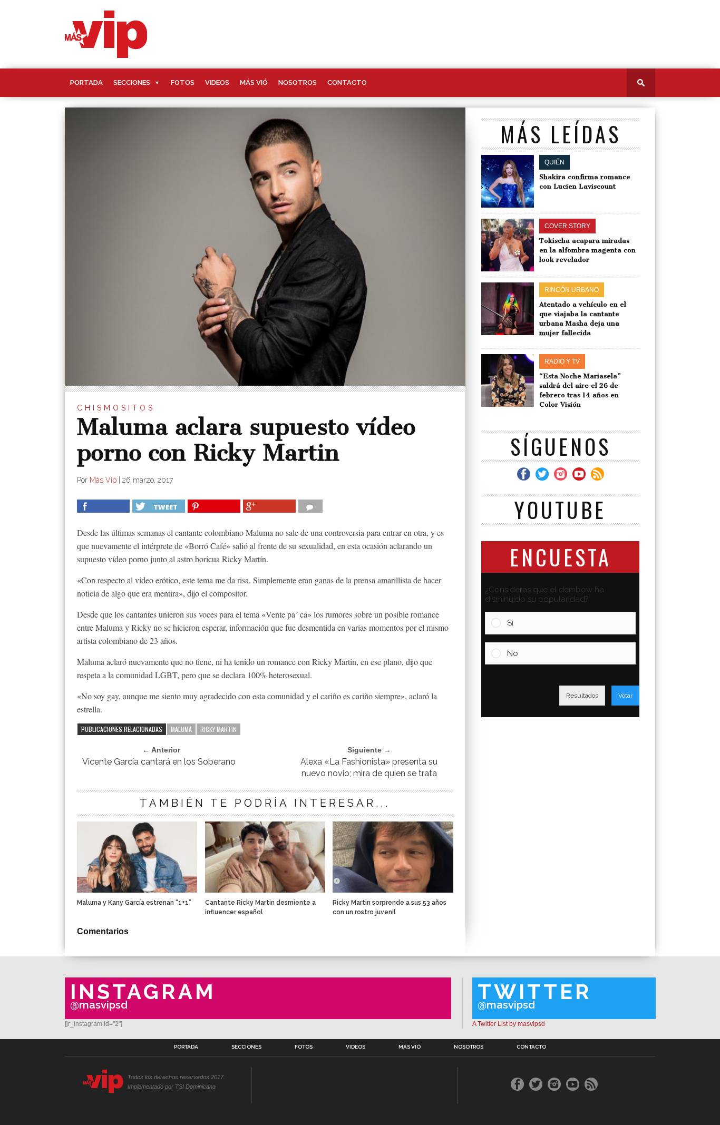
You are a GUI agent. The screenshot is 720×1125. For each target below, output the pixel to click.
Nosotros (297, 82)
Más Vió (254, 82)
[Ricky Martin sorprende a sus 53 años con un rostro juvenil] (393, 889)
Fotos (182, 82)
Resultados (582, 695)
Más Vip (103, 480)
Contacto (347, 82)
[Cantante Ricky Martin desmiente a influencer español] (265, 889)
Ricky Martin (218, 729)
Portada (86, 82)
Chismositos (116, 408)
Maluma (181, 729)
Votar (625, 695)
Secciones (131, 82)
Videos (217, 82)
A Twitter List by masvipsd (508, 1024)
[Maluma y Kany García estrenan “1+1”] (137, 889)
